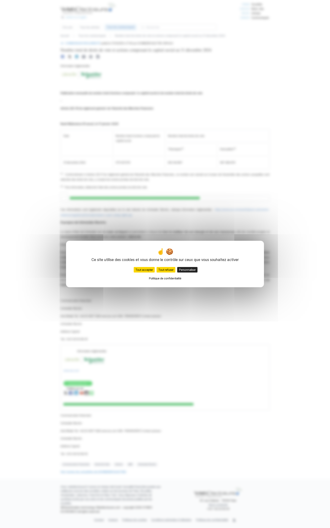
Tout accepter (144, 269)
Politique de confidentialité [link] (165, 278)
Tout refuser (166, 269)
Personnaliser (187, 269)
